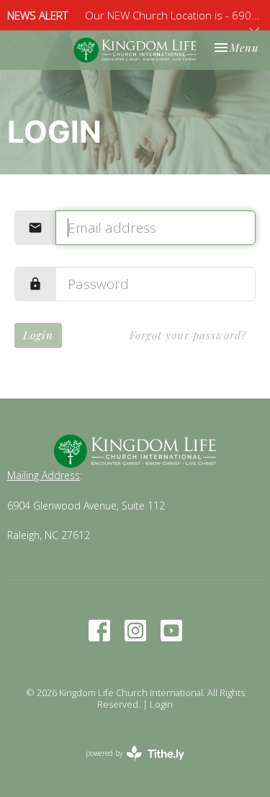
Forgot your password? (188, 335)
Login (38, 335)
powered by (127, 765)
